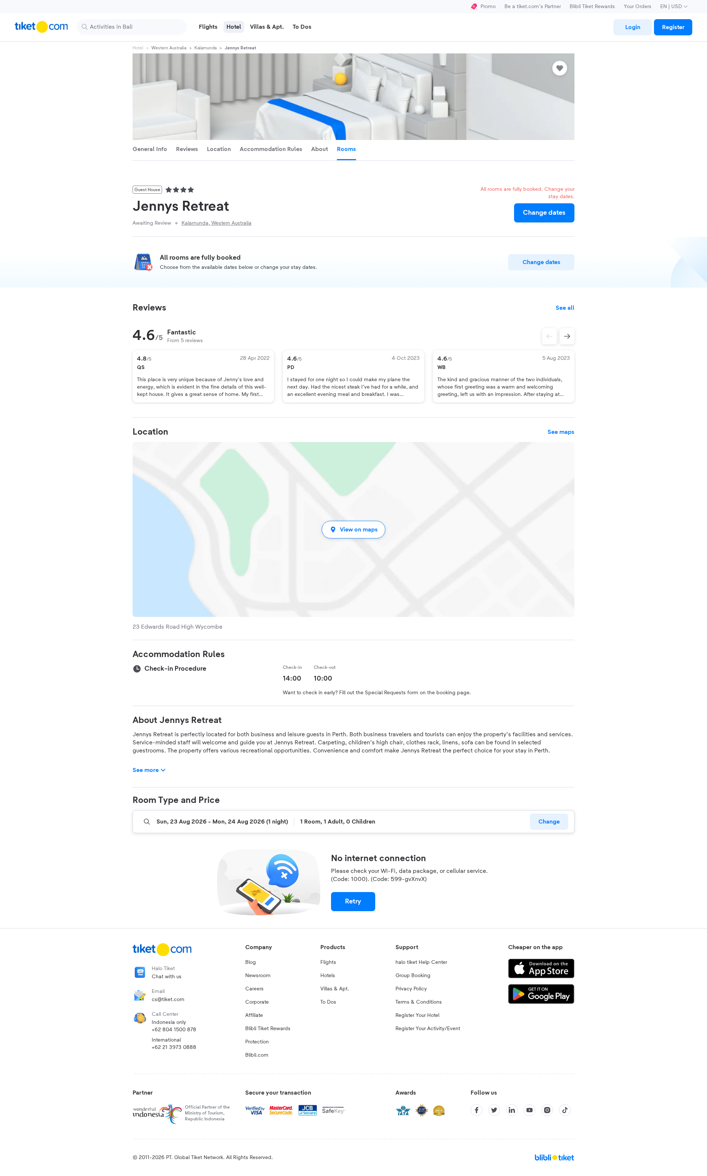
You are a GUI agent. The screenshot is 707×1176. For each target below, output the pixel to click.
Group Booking (412, 975)
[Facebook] (476, 1110)
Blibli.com (256, 1055)
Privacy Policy (411, 989)
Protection (257, 1042)
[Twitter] (494, 1110)
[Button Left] (549, 336)
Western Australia (168, 48)
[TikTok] (565, 1110)
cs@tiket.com (168, 999)
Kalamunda (205, 48)
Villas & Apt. (334, 989)
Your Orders (637, 6)
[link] (632, 27)
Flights (328, 962)
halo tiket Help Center (421, 962)
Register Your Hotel (417, 1015)
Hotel (138, 48)
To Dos (328, 1002)
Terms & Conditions (418, 1002)
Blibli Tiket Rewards (592, 6)
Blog (250, 962)
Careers (254, 989)
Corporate (257, 1002)
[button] (353, 529)
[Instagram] (547, 1110)
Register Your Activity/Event (427, 1028)
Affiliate (254, 1015)
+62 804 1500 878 (174, 1029)
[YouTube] (529, 1110)
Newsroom (258, 975)
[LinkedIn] (512, 1110)
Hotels (327, 975)
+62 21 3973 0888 (174, 1047)
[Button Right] (567, 336)
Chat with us (167, 976)
